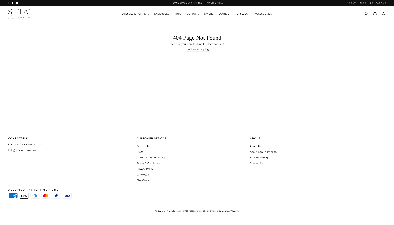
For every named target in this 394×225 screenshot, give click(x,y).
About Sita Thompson (263, 151)
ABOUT (351, 3)
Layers (209, 13)
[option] (197, 3)
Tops (178, 13)
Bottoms (193, 13)
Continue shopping (197, 49)
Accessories (263, 13)
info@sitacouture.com (22, 150)
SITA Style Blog (259, 157)
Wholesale (143, 174)
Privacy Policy (145, 168)
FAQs (140, 151)
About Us (255, 146)
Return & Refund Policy (151, 157)
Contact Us (143, 146)
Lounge (224, 13)
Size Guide (143, 180)
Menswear (242, 13)
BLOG (363, 3)
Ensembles (161, 13)
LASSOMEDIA (230, 210)
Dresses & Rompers (135, 13)
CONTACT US (378, 3)
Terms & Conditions (149, 163)
